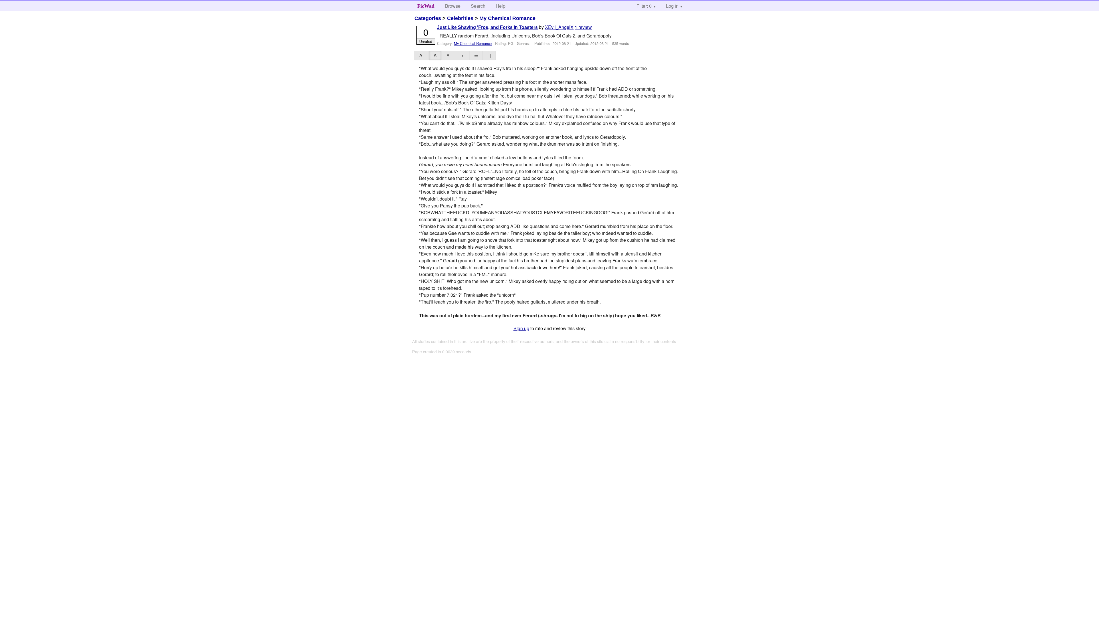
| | (489, 55)
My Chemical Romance (507, 18)
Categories (427, 18)
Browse (452, 6)
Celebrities (460, 18)
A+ (449, 55)
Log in (672, 6)
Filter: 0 (644, 6)
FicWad (425, 6)
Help (500, 6)
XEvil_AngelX (559, 27)
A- (421, 55)
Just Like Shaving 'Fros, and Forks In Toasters (487, 27)
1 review (583, 27)
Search (478, 6)
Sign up (521, 328)
